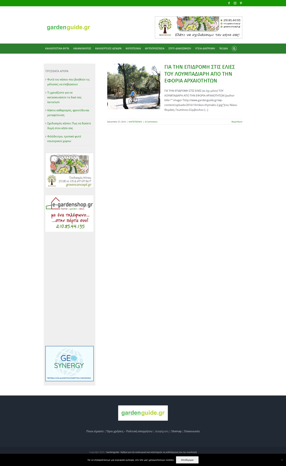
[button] (234, 48)
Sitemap (176, 431)
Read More (237, 121)
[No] (282, 460)
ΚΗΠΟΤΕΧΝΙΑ (135, 121)
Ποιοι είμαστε (95, 431)
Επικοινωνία (192, 431)
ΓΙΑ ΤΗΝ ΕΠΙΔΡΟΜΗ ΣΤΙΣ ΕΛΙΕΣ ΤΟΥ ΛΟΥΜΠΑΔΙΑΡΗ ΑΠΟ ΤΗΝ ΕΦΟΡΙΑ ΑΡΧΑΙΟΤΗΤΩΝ (199, 74)
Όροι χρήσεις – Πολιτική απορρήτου (129, 431)
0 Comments (151, 121)
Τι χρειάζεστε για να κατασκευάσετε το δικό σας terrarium (64, 97)
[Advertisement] (69, 289)
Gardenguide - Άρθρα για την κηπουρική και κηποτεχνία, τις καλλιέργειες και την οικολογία (151, 452)
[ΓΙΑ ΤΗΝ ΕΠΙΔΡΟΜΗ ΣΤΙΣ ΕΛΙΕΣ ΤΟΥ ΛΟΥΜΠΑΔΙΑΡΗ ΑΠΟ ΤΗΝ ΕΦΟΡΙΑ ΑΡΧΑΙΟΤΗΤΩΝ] (133, 86)
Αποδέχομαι (187, 460)
